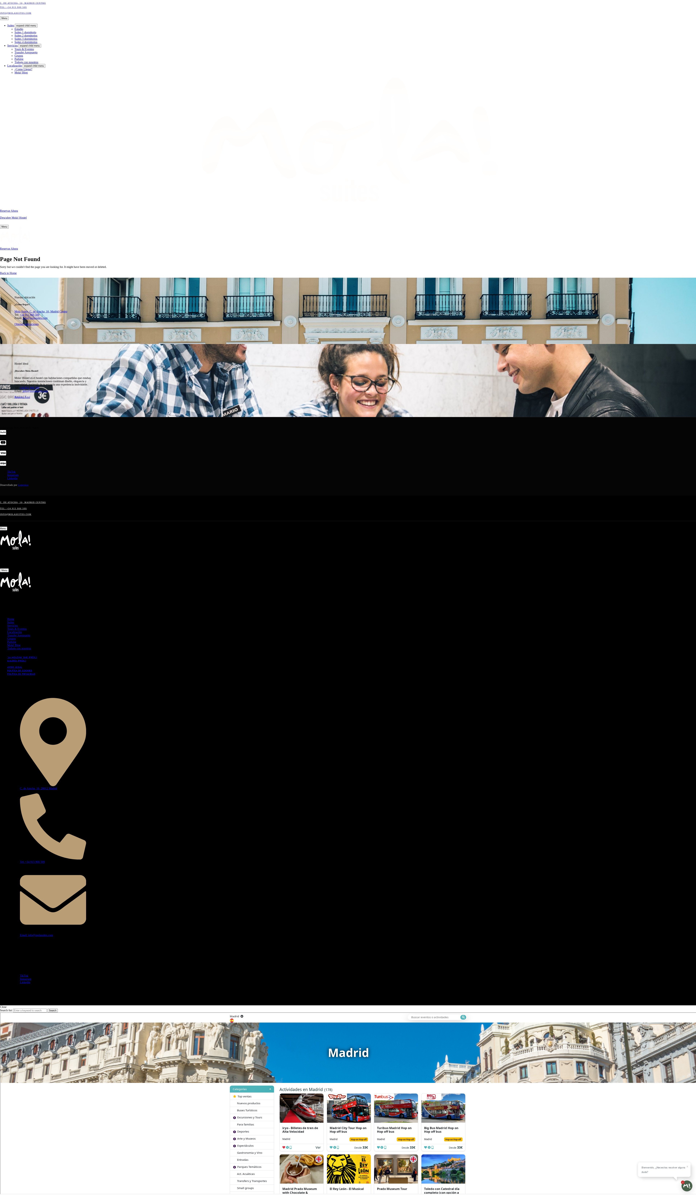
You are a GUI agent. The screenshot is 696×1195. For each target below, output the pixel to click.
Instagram (12, 475)
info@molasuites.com (35, 318)
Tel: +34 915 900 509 (13, 7)
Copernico (23, 485)
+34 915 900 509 (29, 314)
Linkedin (12, 478)
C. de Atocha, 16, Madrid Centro (23, 3)
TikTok (11, 471)
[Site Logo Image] (15, 245)
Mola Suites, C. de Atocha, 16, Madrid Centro (40, 311)
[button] (9, 210)
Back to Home (8, 273)
